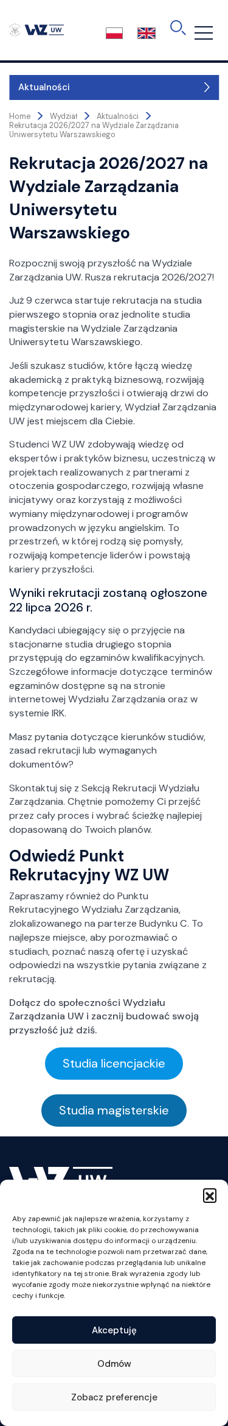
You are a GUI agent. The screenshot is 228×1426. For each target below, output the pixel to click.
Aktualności (44, 87)
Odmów (114, 1364)
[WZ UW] (36, 29)
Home (19, 116)
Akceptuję (114, 1330)
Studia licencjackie (114, 1063)
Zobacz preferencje (114, 1397)
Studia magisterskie (114, 1110)
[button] (210, 1195)
